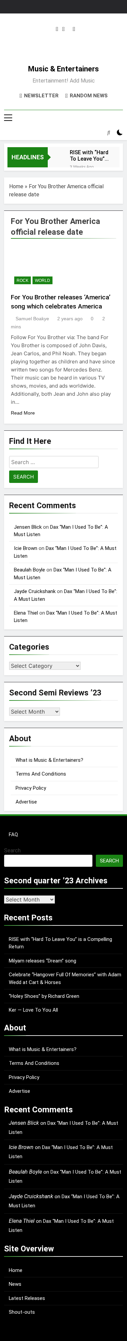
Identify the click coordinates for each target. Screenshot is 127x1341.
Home (16, 186)
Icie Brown (25, 548)
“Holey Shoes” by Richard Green (44, 996)
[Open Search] (108, 132)
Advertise (26, 802)
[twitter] (63, 29)
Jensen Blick (28, 527)
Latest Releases (27, 1298)
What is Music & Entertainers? (49, 760)
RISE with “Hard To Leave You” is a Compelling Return (89, 155)
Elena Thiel (26, 613)
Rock (22, 280)
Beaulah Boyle (29, 570)
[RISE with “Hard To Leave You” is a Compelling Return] (55, 156)
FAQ (13, 834)
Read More (23, 413)
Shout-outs (22, 1312)
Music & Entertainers (63, 69)
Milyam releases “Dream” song (42, 961)
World (42, 280)
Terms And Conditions (41, 774)
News (15, 1284)
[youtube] (74, 29)
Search (12, 850)
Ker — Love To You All (33, 1010)
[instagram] (57, 29)
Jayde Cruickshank (35, 591)
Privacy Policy (31, 788)
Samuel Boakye (32, 318)
